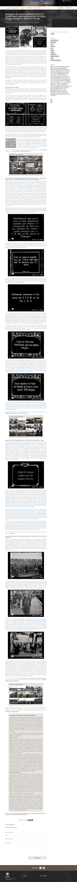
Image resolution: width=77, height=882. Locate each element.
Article (26, 20)
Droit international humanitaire (58, 80)
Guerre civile (28, 813)
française (15, 627)
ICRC (58, 83)
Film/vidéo (53, 46)
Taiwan (65, 94)
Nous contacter (37, 7)
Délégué (68, 80)
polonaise (16, 494)
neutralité (20, 189)
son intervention (35, 518)
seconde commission (17, 662)
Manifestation (53, 54)
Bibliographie (53, 42)
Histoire (33, 813)
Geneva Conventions (55, 82)
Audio (52, 44)
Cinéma (14, 813)
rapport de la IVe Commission (17, 364)
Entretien (52, 52)
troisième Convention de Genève (25, 671)
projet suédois (39, 183)
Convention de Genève (66, 76)
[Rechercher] (67, 8)
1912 (30, 496)
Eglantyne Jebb (41, 278)
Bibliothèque (29, 7)
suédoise (7, 627)
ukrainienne (42, 494)
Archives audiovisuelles (18, 20)
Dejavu (52, 79)
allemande (7, 494)
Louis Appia (58, 84)
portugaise (37, 494)
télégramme (18, 451)
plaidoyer (31, 521)
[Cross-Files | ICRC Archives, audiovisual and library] (38, 3)
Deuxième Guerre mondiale (61, 79)
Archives (22, 7)
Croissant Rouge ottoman (10, 496)
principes (33, 662)
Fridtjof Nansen (16, 321)
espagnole (20, 627)
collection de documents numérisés (12, 711)
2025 (51, 101)
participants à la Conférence (13, 243)
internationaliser (31, 183)
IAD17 (55, 83)
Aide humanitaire (65, 69)
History (52, 83)
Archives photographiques (57, 72)
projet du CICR (13, 666)
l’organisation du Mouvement (11, 413)
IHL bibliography (65, 83)
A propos (8, 7)
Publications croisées (55, 56)
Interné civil (53, 84)
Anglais (52, 33)
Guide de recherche (54, 40)
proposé (26, 317)
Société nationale (59, 94)
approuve (7, 458)
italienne (20, 494)
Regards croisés (15, 7)
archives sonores (66, 72)
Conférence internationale (21, 813)
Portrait (52, 50)
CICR (11, 813)
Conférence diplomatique (62, 75)
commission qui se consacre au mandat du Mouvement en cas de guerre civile (24, 509)
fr (70, 7)
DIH (69, 79)
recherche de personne (61, 91)
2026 (51, 99)
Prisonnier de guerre (23, 814)
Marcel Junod (64, 84)
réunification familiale (55, 92)
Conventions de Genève (56, 77)
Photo (52, 48)
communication (54, 75)
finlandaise (12, 494)
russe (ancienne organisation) (28, 494)
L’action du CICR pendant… (56, 60)
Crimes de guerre (66, 77)
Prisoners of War (62, 88)
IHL (60, 83)
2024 (51, 102)
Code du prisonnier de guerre (32, 586)
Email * (8, 838)
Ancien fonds (53, 70)
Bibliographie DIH (54, 73)
